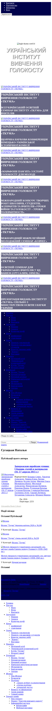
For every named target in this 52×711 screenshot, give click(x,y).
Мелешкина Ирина (23, 483)
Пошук (33, 442)
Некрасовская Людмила (36, 486)
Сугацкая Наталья (22, 490)
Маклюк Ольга (43, 481)
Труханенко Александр (24, 495)
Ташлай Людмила (37, 493)
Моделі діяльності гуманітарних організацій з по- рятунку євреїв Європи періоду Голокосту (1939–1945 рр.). (26, 557)
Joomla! (43, 584)
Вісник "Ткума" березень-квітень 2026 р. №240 (21, 525)
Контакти (10, 3)
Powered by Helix (8, 580)
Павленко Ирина (22, 488)
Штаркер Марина (42, 495)
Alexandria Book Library (11, 506)
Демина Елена (31, 479)
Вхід (8, 10)
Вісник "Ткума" (19, 530)
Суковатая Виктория (40, 490)
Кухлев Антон (30, 481)
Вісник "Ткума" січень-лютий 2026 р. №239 (20, 538)
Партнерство (11, 5)
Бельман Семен (34, 477)
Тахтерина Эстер (22, 493)
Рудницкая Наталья (38, 488)
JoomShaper (24, 584)
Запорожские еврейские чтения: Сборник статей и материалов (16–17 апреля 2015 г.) (32, 469)
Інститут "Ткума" (11, 591)
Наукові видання (19, 562)
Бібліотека (10, 8)
